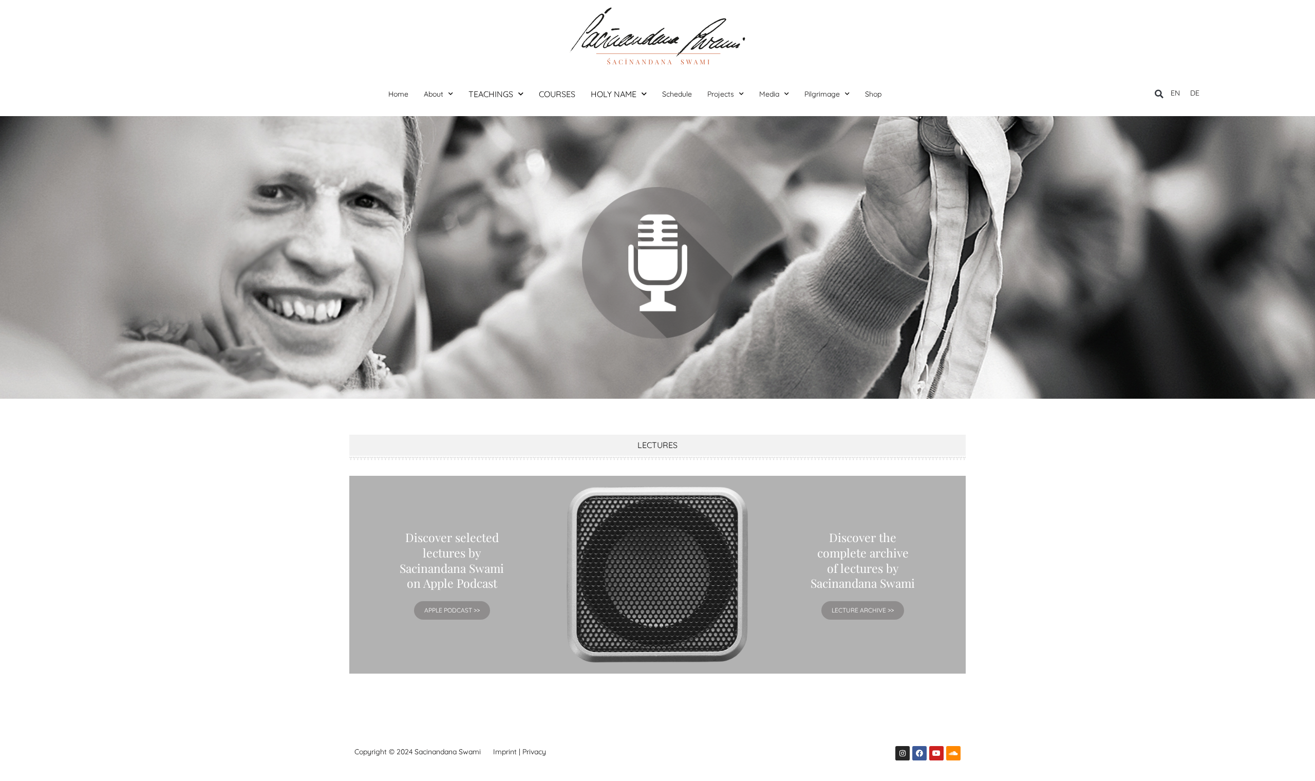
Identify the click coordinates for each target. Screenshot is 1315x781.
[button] (1159, 94)
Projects (720, 94)
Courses (557, 94)
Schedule (677, 94)
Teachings (490, 94)
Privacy (534, 751)
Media (769, 94)
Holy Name (613, 94)
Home (398, 94)
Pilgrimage (822, 94)
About (433, 94)
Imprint (505, 751)
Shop (873, 94)
